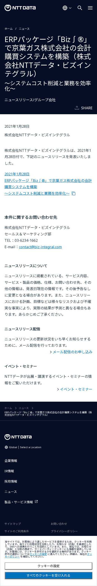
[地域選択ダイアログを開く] (67, 8)
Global (25, 447)
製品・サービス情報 (19, 502)
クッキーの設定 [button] (38, 554)
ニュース (24, 29)
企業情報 (11, 461)
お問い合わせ (59, 524)
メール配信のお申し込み (72, 351)
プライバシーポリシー (64, 531)
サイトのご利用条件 (17, 531)
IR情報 (9, 471)
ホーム (9, 29)
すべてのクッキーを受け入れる (48, 575)
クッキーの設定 (48, 566)
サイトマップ (13, 524)
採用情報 (11, 481)
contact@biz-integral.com (40, 246)
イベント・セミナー (76, 389)
